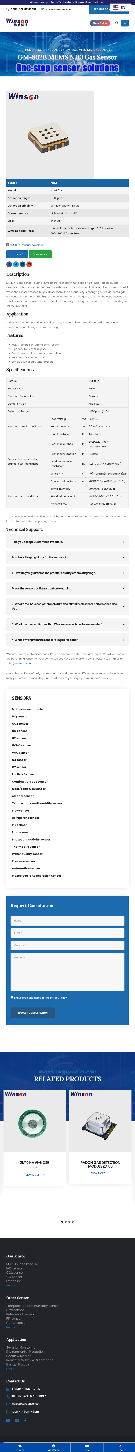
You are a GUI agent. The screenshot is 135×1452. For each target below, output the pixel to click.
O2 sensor (19, 767)
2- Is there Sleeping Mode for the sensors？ (38, 557)
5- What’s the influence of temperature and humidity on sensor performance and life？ (64, 606)
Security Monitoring (21, 1347)
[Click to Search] (116, 23)
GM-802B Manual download (27, 245)
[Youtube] (17, 1420)
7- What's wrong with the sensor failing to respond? (44, 640)
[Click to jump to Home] (17, 23)
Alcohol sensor (23, 796)
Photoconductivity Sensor (31, 839)
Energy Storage (18, 1364)
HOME (29, 50)
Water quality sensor (27, 854)
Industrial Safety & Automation (29, 1360)
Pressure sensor (23, 861)
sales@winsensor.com (59, 9)
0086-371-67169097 (29, 1396)
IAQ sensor (20, 716)
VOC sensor (20, 753)
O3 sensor (19, 760)
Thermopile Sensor (26, 847)
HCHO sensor (21, 745)
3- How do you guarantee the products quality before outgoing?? (53, 573)
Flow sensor (20, 810)
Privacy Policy (58, 998)
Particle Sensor (23, 774)
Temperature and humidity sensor (37, 803)
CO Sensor (19, 731)
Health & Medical (19, 1356)
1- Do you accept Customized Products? (37, 542)
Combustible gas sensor (30, 781)
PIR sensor (19, 825)
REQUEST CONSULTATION (109, 9)
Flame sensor (22, 832)
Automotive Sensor (26, 868)
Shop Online (100, 23)
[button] (62, 1222)
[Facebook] (25, 1420)
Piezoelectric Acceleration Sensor (36, 876)
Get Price (16, 254)
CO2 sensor (20, 724)
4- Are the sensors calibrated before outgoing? (42, 588)
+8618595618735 (25, 1389)
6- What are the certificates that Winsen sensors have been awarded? (56, 624)
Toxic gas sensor (49, 50)
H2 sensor (19, 738)
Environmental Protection (25, 1352)
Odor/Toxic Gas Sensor (29, 789)
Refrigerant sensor (25, 818)
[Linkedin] (8, 1420)
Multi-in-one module (27, 709)
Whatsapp (41, 254)
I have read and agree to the (40, 998)
